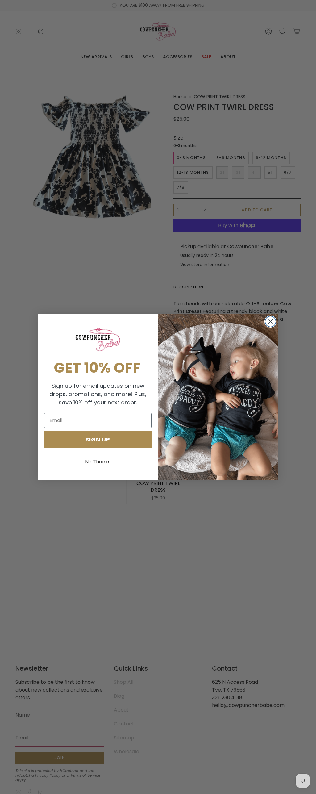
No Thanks (97, 461)
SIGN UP (97, 439)
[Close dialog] (270, 321)
